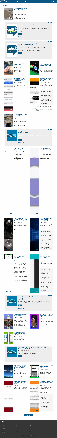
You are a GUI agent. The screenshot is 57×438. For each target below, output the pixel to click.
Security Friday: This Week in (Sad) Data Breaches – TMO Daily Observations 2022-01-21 (33, 131)
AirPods (17, 431)
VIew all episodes (21, 36)
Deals (10, 1)
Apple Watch (31, 425)
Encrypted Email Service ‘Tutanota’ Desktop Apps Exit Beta (20, 383)
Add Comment (29, 26)
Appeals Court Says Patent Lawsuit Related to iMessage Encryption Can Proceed (20, 116)
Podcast (50, 22)
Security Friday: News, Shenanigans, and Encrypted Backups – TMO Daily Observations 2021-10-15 (33, 297)
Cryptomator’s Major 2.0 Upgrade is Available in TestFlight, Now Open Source (20, 366)
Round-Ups (14, 1)
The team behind (17, 260)
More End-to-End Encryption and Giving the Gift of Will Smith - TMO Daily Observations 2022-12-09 (34, 43)
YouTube (3, 426)
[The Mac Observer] (3, 1)
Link (37, 109)
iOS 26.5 (26, 1)
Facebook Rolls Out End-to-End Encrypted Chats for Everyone (46, 79)
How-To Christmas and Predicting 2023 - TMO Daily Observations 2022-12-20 (33, 24)
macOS (30, 429)
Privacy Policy (4, 432)
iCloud (30, 431)
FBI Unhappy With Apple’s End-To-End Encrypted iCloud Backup (20, 63)
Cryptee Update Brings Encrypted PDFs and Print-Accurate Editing (46, 256)
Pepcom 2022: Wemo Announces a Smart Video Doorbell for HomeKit (20, 220)
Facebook (3, 425)
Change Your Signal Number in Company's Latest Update (19, 79)
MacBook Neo (31, 1)
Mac (16, 426)
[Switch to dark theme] (53, 1)
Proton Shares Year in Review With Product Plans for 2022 (46, 150)
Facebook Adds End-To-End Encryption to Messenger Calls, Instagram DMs (46, 316)
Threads (3, 428)
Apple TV (22, 1)
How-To (18, 1)
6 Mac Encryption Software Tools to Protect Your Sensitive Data (20, 10)
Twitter (3, 424)
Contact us (3, 429)
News (7, 1)
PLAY (19, 33)
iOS (29, 428)
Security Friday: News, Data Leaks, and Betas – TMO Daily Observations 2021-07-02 (32, 348)
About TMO (4, 431)
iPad (16, 429)
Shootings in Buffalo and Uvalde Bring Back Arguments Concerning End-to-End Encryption (46, 63)
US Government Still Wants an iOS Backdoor (20, 315)
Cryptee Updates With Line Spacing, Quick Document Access (46, 383)
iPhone (17, 428)
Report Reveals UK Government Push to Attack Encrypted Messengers (20, 150)
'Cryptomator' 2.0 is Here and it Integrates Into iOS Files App (20, 256)
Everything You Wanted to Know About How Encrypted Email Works (46, 220)
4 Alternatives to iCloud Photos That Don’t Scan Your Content (20, 333)
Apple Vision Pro (31, 424)
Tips (11, 18)
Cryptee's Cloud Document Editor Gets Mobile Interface (46, 366)
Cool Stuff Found (9, 291)
